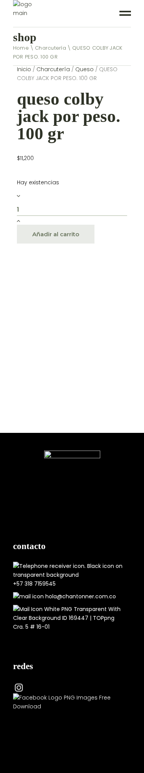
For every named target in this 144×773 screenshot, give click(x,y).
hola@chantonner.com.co (80, 596)
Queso (84, 69)
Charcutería (53, 69)
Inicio (24, 69)
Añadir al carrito (55, 234)
